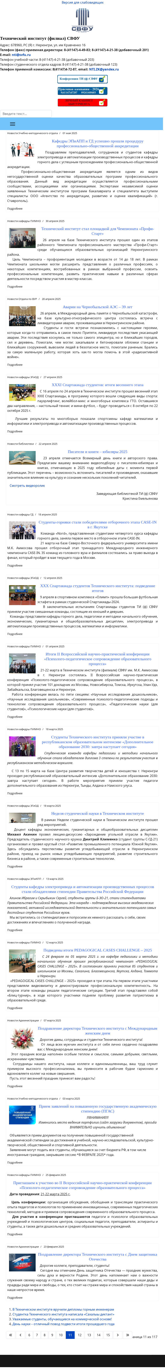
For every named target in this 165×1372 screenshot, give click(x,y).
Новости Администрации (23, 1020)
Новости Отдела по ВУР (22, 299)
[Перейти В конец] (127, 1335)
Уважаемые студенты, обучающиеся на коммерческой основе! (62, 1319)
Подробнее (15, 208)
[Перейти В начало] (10, 1335)
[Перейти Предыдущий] (20, 1335)
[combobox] (26, 114)
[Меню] (12, 124)
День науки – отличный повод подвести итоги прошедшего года (63, 1324)
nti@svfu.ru (21, 55)
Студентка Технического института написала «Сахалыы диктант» (63, 1314)
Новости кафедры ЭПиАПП (24, 879)
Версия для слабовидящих (82, 2)
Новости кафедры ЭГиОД (23, 377)
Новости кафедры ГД (20, 514)
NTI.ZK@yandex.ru (104, 69)
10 (61, 1335)
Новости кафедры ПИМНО (24, 221)
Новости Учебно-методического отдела (32, 133)
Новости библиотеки (20, 444)
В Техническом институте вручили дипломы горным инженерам (63, 1309)
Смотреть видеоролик (27, 485)
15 (108, 1335)
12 (79, 1335)
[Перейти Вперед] (117, 1335)
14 (98, 1335)
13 (89, 1335)
